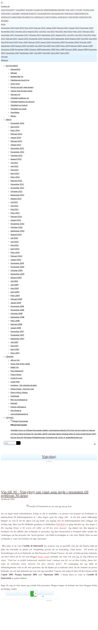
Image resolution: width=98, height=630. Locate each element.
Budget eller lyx (34, 10)
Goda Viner (15, 381)
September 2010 (62, 38)
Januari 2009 (87, 46)
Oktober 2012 (21, 31)
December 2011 (7, 35)
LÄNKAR (9, 356)
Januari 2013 (74, 28)
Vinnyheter (85, 17)
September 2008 (48, 49)
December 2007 (17, 331)
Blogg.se (4, 60)
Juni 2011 (79, 35)
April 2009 (55, 46)
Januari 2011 (23, 38)
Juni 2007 (38, 53)
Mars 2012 (77, 31)
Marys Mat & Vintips (19, 392)
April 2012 (68, 31)
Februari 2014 (39, 28)
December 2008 (7, 49)
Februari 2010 (34, 42)
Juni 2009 (38, 46)
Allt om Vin (15, 360)
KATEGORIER (12, 66)
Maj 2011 (87, 35)
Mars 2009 (65, 46)
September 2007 (27, 53)
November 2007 (12, 53)
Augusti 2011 (61, 35)
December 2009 (58, 42)
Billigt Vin (15, 367)
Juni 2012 (51, 31)
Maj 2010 (5, 42)
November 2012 (8, 31)
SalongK (14, 403)
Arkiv (3, 24)
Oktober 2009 (85, 42)
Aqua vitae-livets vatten (20, 364)
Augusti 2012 (32, 31)
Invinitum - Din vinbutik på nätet (24, 385)
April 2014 (19, 28)
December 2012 (86, 28)
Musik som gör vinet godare (22, 87)
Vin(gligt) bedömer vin (76, 13)
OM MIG (10, 417)
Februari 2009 (76, 46)
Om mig (4, 56)
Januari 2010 (45, 42)
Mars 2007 (64, 53)
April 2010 (13, 42)
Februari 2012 (88, 31)
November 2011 (21, 35)
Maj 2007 (46, 53)
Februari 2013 (62, 28)
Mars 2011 (15, 213)
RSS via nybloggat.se (19, 399)
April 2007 (55, 53)
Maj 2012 (59, 31)
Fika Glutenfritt (17, 371)
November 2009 (72, 42)
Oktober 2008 (35, 49)
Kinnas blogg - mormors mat (22, 389)
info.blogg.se (16, 410)
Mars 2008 (60, 49)
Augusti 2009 (20, 46)
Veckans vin (57, 13)
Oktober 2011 (35, 35)
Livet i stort (76, 10)
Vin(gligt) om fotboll (45, 17)
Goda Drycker (16, 378)
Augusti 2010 (75, 38)
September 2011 (48, 35)
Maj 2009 (47, 46)
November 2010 (35, 38)
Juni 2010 (93, 38)
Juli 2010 (84, 38)
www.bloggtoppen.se (19, 414)
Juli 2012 (42, 31)
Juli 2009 (30, 46)
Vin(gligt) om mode (68, 17)
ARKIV (8, 119)
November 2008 (21, 49)
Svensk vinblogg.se (18, 407)
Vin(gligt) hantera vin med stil (17, 17)
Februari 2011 (11, 38)
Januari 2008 (82, 49)
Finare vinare (43, 556)
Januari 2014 (51, 28)
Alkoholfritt (8, 10)
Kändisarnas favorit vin (56, 10)
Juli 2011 (70, 35)
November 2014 (8, 28)
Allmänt (20, 10)
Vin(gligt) (49, 456)
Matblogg (15, 396)
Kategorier (5, 6)
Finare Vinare (16, 374)
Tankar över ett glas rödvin (35, 13)
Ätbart (5, 21)
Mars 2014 (28, 28)
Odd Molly (61, 524)
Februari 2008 (71, 49)
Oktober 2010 (49, 38)
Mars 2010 (23, 42)
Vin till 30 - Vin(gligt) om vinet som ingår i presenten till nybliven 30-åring (44, 493)
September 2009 (8, 46)
